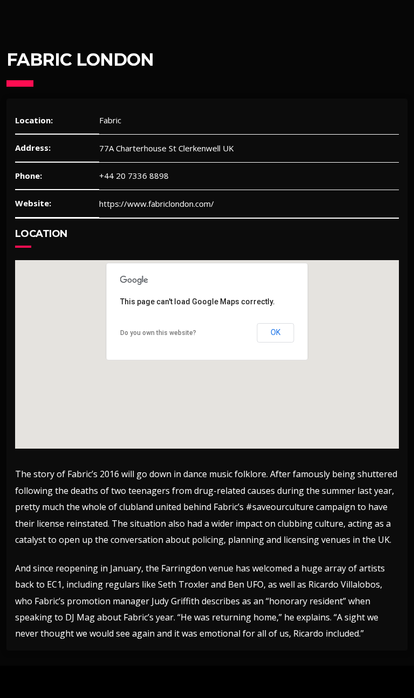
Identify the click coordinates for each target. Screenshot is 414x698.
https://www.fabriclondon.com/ (156, 203)
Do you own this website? (158, 333)
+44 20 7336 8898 (134, 175)
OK (276, 332)
